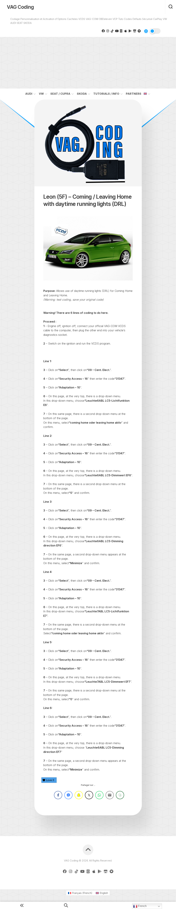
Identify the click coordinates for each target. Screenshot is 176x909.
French (142, 906)
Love (50, 780)
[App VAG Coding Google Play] (130, 30)
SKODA (82, 93)
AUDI (28, 93)
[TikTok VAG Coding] (112, 30)
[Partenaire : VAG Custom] (134, 30)
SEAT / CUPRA (60, 93)
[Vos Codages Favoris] (139, 30)
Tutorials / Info (106, 93)
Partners (133, 93)
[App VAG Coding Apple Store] (125, 30)
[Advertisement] (88, 63)
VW (41, 93)
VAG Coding (20, 7)
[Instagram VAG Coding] (107, 30)
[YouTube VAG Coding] (116, 30)
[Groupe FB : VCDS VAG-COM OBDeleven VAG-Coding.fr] (103, 30)
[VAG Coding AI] (121, 30)
